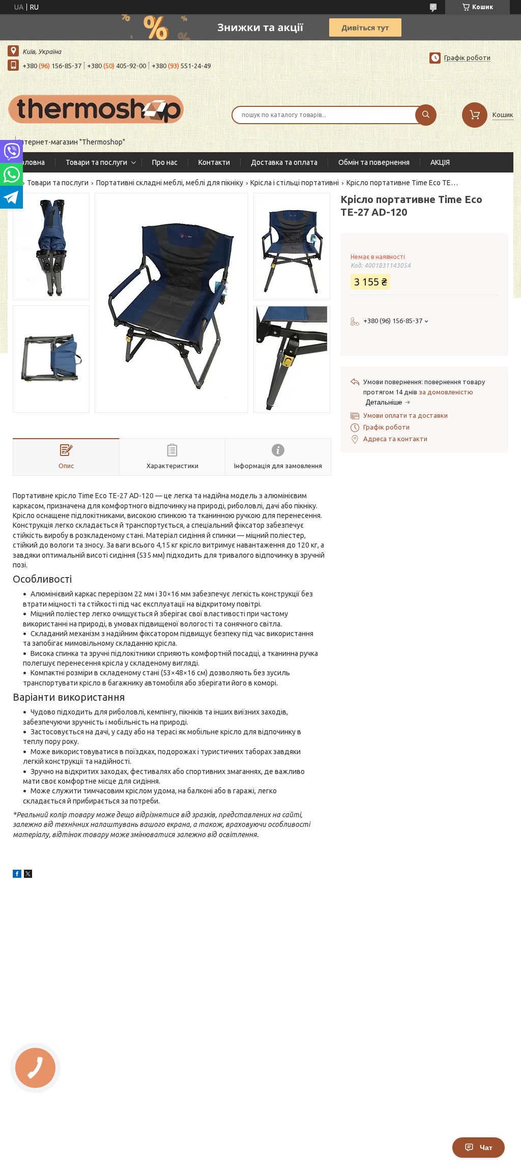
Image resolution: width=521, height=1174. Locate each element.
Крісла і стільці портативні (294, 183)
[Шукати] (426, 115)
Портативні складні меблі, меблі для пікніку (169, 183)
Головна (31, 162)
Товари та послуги (96, 162)
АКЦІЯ (440, 162)
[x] (28, 875)
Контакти (214, 162)
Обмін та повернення (374, 162)
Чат (486, 1147)
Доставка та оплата (284, 162)
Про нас (165, 162)
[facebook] (17, 875)
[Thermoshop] (97, 108)
